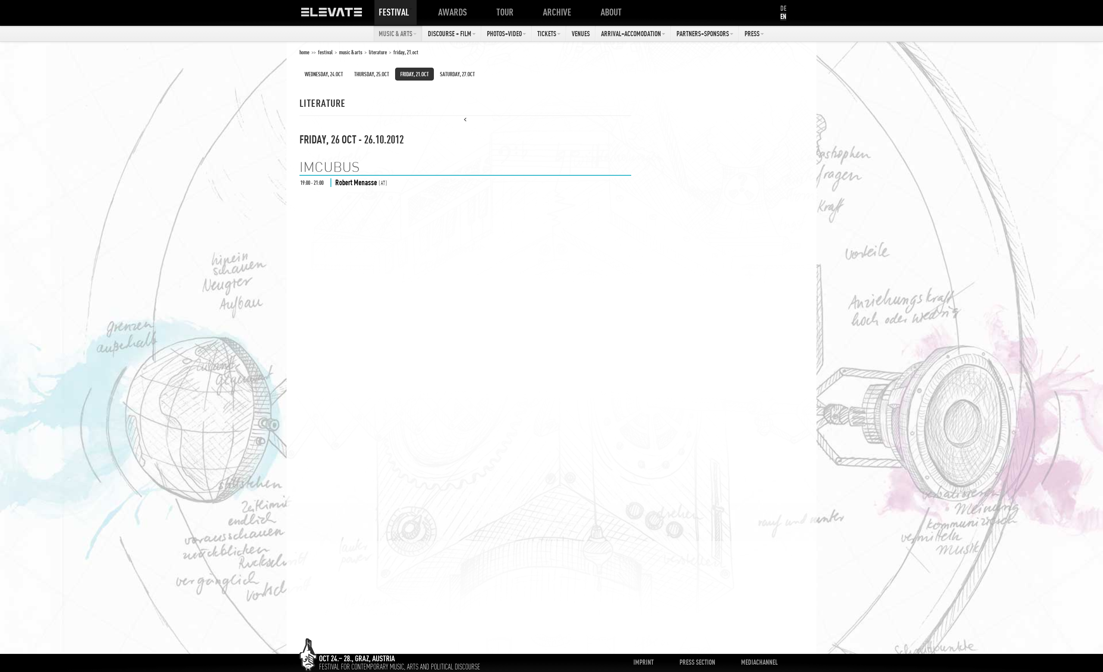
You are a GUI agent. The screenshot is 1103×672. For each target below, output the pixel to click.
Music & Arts (395, 33)
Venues (581, 33)
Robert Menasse (356, 182)
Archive (557, 12)
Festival (394, 12)
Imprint (643, 662)
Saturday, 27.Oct (457, 74)
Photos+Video (504, 33)
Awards (452, 12)
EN (783, 16)
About (611, 12)
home (304, 52)
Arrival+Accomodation (631, 33)
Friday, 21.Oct (405, 52)
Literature (378, 52)
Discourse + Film (449, 33)
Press (752, 33)
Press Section (697, 662)
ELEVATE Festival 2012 (340, 15)
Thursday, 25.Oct (371, 74)
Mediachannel (759, 662)
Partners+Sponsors (702, 33)
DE (783, 8)
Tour (505, 12)
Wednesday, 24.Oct (324, 74)
